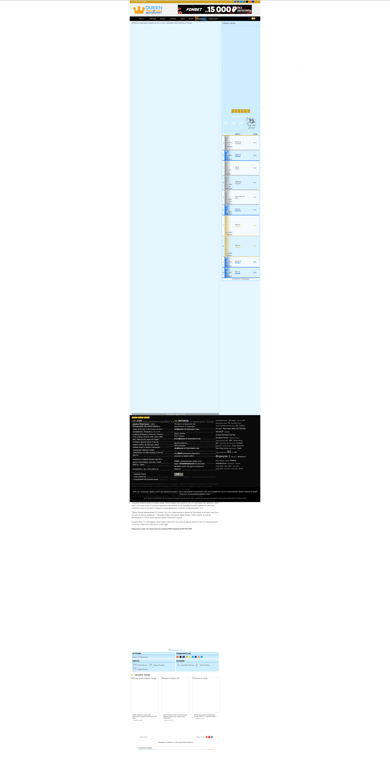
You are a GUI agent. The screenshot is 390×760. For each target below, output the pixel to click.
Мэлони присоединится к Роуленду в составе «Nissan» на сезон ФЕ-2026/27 (205, 715)
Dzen (247, 2)
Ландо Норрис (227, 446)
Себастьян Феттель (221, 452)
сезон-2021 (228, 466)
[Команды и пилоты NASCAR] (242, 111)
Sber (187, 657)
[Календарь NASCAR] (236, 111)
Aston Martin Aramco (222, 420)
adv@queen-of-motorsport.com (186, 429)
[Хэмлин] (230, 143)
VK (235, 2)
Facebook (238, 2)
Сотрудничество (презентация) (146, 479)
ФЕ (236, 452)
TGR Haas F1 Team (234, 438)
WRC (217, 443)
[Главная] (135, 18)
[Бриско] (230, 210)
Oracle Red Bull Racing (225, 434)
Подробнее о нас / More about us (145, 469)
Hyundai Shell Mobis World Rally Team (225, 425)
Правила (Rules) (140, 474)
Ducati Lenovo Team (221, 423)
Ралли (239, 448)
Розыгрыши (201, 19)
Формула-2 (234, 457)
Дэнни (238, 143)
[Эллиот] (230, 246)
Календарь (152, 19)
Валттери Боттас (231, 443)
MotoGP (219, 431)
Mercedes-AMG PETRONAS (234, 428)
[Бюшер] (230, 272)
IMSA (236, 426)
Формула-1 (223, 456)
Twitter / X (241, 2)
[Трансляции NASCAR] (245, 111)
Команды (173, 19)
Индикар (239, 443)
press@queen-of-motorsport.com (187, 438)
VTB (193, 657)
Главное (141, 417)
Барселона (223, 443)
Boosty (250, 2)
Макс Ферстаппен (222, 448)
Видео (183, 19)
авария (227, 460)
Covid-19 (239, 420)
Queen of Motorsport (140, 657)
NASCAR (134, 417)
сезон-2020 (219, 466)
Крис (237, 272)
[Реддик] (230, 182)
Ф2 (232, 452)
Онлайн (190, 19)
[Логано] (230, 262)
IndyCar (242, 426)
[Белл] (230, 197)
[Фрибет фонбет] (229, 23)
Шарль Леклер (220, 461)
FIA (229, 423)
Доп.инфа (202, 657)
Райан (238, 155)
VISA (253, 2)
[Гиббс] (230, 168)
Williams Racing (238, 440)
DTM (243, 420)
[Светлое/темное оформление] (253, 18)
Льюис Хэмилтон (238, 446)
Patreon (180, 657)
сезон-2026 (234, 468)
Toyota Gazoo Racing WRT (222, 440)
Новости (141, 19)
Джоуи (238, 262)
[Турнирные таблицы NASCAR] (239, 111)
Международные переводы (196, 657)
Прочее (147, 417)
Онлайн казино (213, 19)
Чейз (238, 210)
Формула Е (242, 456)
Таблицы (162, 19)
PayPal (184, 657)
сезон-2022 (236, 466)
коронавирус (230, 463)
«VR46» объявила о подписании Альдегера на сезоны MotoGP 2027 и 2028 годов (144, 716)
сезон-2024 (219, 469)
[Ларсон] (230, 225)
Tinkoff (190, 657)
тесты (241, 468)
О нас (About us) (140, 477)
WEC (230, 440)
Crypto (256, 2)
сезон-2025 (227, 468)
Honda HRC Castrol (236, 423)
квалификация (221, 463)
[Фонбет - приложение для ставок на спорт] (215, 13)
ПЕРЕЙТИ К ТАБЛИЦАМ (240, 279)
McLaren (219, 429)
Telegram (244, 2)
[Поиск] (257, 18)
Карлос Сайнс (219, 446)
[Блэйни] (230, 155)
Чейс (238, 246)
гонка (233, 460)
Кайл (238, 225)
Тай (237, 168)
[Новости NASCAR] (232, 111)
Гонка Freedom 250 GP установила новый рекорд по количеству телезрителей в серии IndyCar (175, 716)
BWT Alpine (232, 420)
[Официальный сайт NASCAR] (248, 111)
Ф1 (229, 452)
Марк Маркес (232, 448)
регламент (237, 463)
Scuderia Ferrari (222, 437)
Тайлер (238, 183)
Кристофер (239, 197)
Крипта (198, 657)
